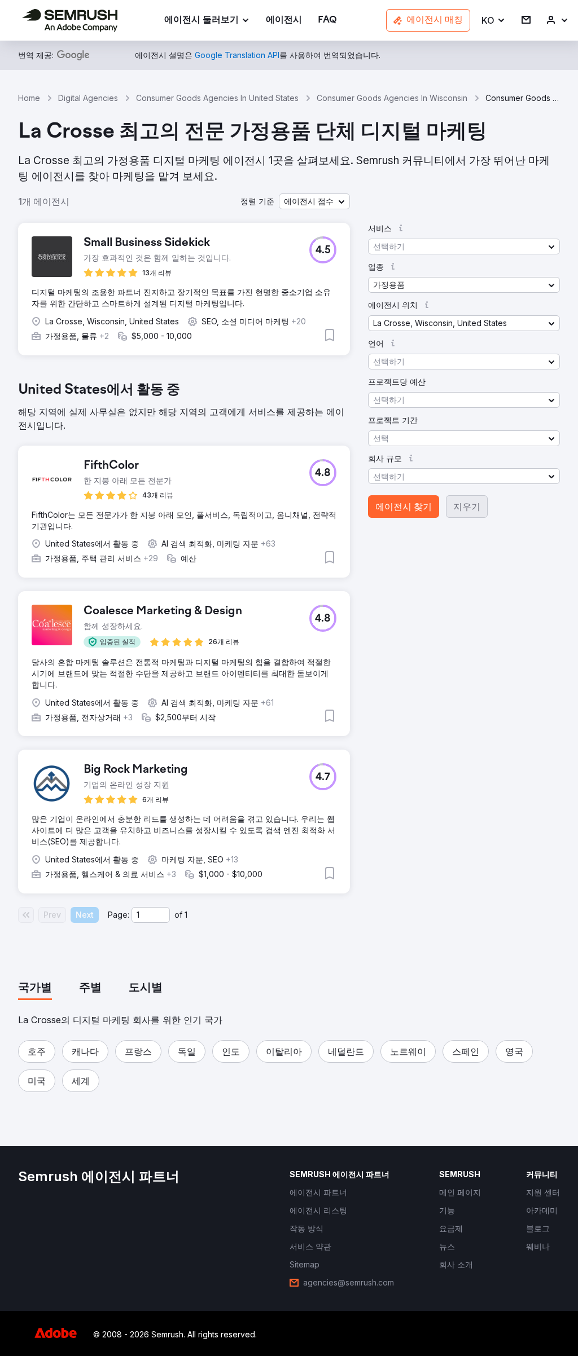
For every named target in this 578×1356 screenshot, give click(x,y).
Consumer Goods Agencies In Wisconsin (392, 98)
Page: (118, 914)
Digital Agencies (88, 98)
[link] (284, 21)
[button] (493, 21)
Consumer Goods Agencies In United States (217, 98)
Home (29, 98)
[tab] (35, 988)
